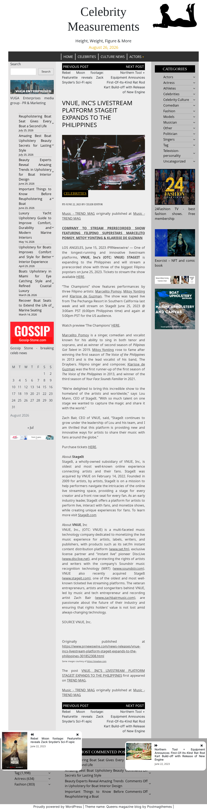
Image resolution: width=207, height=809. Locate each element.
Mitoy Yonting (134, 291)
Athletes (169, 88)
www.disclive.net (76, 559)
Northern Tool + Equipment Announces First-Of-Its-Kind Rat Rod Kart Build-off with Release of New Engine (124, 82)
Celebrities (87, 57)
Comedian (171, 105)
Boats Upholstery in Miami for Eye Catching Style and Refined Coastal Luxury (35, 281)
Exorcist (161, 260)
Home (68, 57)
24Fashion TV (167, 209)
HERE (80, 277)
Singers (169, 139)
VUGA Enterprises (25, 98)
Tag (165, 145)
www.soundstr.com (128, 568)
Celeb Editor (94, 204)
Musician (170, 122)
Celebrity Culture (176, 99)
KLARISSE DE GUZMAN (125, 238)
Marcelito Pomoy (108, 291)
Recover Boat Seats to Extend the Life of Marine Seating (35, 305)
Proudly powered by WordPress (57, 807)
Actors (135, 57)
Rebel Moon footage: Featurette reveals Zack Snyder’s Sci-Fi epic (83, 77)
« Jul (30, 427)
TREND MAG (76, 680)
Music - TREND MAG (78, 213)
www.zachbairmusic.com (115, 597)
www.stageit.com (76, 578)
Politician (170, 133)
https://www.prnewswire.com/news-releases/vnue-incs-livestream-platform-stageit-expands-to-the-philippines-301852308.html (101, 651)
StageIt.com (87, 515)
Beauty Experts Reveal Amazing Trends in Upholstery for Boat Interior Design (35, 170)
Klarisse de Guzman (86, 296)
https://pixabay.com (96, 661)
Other (167, 128)
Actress (169, 82)
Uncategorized (174, 161)
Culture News (113, 57)
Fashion (169, 111)
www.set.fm (119, 549)
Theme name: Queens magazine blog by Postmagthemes (128, 807)
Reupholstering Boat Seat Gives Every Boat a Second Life (35, 121)
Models (168, 116)
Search (15, 64)
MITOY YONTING (89, 238)
